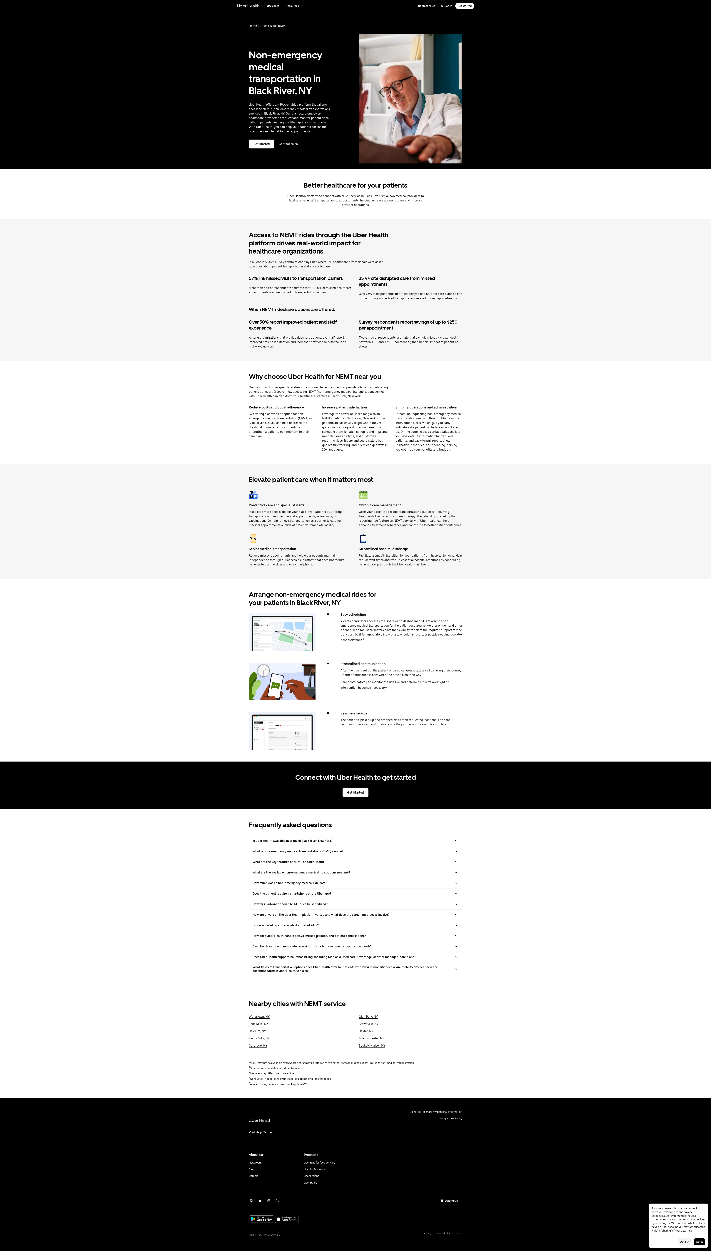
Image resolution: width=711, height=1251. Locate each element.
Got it (699, 1241)
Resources (292, 5)
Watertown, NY (259, 1016)
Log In (448, 5)
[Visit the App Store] (286, 1219)
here (689, 1230)
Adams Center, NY (371, 1038)
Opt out (684, 1241)
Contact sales (426, 5)
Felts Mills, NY (258, 1024)
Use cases (273, 5)
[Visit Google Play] (261, 1219)
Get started (465, 5)
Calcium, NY (257, 1031)
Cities (263, 26)
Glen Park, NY (368, 1016)
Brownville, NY (368, 1024)
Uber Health (248, 6)
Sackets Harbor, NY (372, 1045)
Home (253, 26)
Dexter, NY (366, 1031)
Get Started (355, 792)
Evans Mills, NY (259, 1038)
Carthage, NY (258, 1045)
